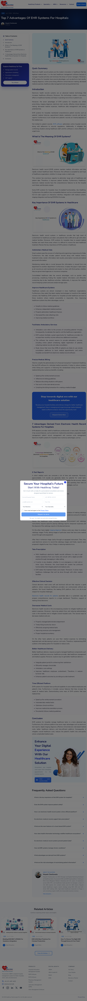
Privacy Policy (44, 510)
